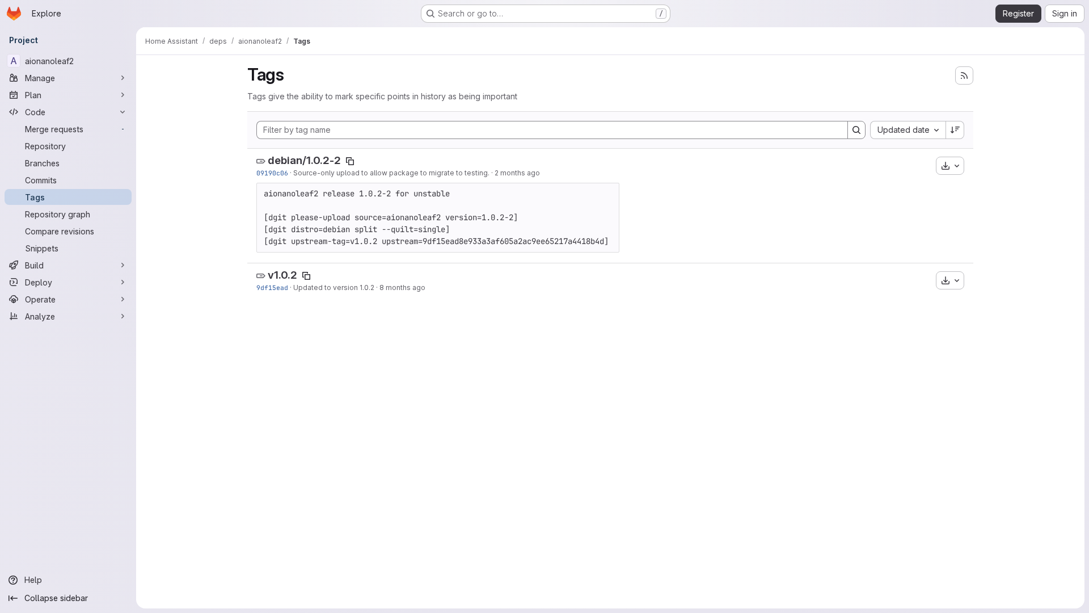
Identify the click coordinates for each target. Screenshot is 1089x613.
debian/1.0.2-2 (304, 160)
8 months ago (402, 287)
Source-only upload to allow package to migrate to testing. (391, 173)
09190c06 (272, 173)
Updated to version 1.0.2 (333, 287)
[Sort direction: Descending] (955, 130)
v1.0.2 (282, 275)
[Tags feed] (964, 75)
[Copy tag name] (350, 161)
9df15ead (272, 287)
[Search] (856, 130)
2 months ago (517, 173)
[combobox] (908, 130)
